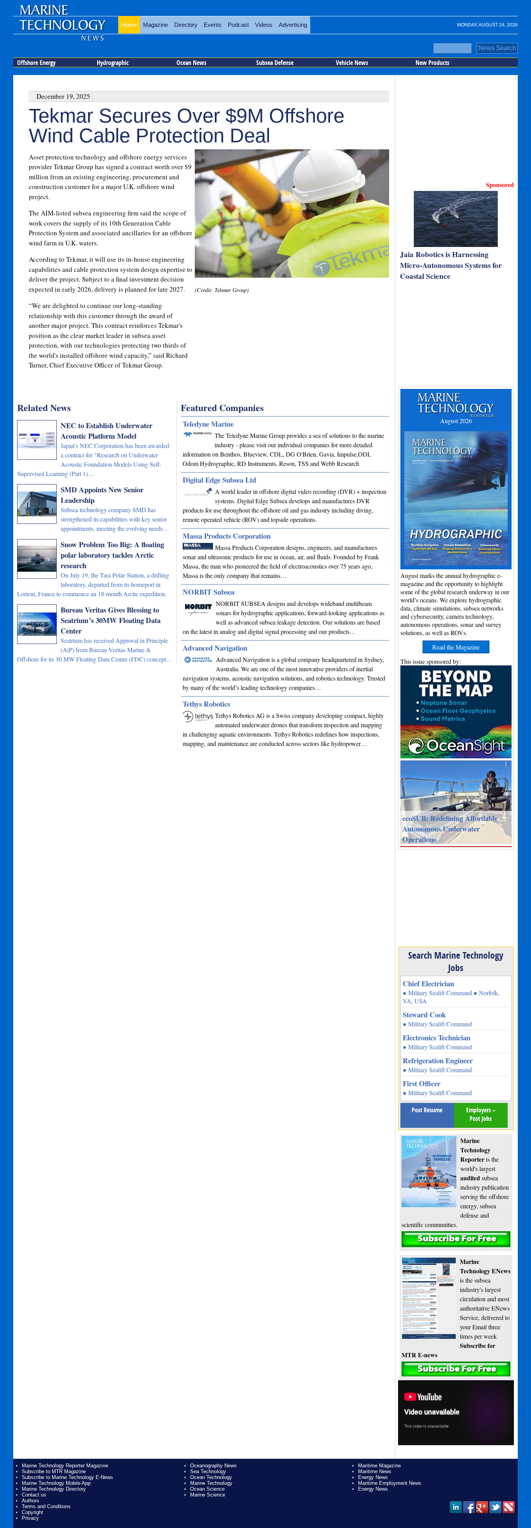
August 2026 (456, 421)
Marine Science (207, 1495)
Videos (263, 24)
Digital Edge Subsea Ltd (219, 479)
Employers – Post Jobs (481, 1114)
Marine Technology (211, 1483)
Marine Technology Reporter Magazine (65, 1465)
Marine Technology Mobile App (56, 1483)
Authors (30, 1500)
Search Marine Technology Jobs (455, 961)
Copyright (32, 1512)
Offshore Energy (36, 62)
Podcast (238, 24)
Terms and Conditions (46, 1506)
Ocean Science (207, 1489)
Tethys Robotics (206, 703)
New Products (432, 62)
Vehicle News (352, 62)
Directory (185, 24)
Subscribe (456, 1239)
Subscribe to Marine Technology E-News (67, 1477)
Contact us (34, 1495)
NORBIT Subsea (208, 591)
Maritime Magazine (379, 1465)
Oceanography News (213, 1465)
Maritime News (374, 1471)
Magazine (155, 24)
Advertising (293, 24)
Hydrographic (113, 62)
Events (213, 24)
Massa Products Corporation (227, 535)
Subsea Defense (274, 62)
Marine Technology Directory (54, 1489)
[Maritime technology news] (62, 29)
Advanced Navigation (215, 647)
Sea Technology (208, 1471)
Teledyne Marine (208, 423)
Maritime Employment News (389, 1483)
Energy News (373, 1477)
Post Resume (427, 1110)
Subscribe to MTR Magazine (54, 1471)
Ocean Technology (211, 1477)
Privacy (30, 1518)
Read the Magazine (456, 647)
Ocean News (191, 62)
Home (129, 24)
